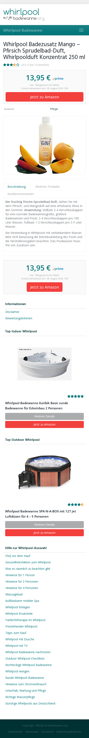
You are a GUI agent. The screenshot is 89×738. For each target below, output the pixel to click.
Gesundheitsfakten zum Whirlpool (28, 562)
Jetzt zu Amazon (44, 96)
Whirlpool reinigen (17, 671)
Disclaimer (12, 312)
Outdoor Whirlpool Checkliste (24, 658)
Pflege (54, 109)
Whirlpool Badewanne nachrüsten (28, 652)
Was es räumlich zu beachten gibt (27, 569)
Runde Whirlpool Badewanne (24, 678)
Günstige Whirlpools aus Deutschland (30, 703)
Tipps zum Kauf (15, 633)
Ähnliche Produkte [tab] (47, 187)
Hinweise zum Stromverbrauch (25, 684)
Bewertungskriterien (18, 318)
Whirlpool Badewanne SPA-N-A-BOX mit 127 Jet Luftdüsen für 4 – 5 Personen (40, 514)
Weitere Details (44, 416)
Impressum (32, 731)
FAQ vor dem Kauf (17, 556)
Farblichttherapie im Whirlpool (25, 620)
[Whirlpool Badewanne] (44, 14)
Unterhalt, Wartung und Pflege (25, 690)
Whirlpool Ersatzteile (19, 613)
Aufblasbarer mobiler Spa (22, 601)
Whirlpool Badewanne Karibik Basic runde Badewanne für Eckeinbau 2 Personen (36, 405)
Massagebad (14, 594)
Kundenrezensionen (20, 194)
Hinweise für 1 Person (20, 575)
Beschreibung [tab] (16, 187)
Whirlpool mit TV (16, 646)
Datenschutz (15, 731)
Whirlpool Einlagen (17, 607)
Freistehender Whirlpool (21, 626)
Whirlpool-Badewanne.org (51, 725)
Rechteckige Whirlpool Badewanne (28, 665)
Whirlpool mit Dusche (19, 639)
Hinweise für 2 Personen (21, 581)
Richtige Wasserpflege (20, 697)
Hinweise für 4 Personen (21, 588)
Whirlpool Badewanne (22, 30)
